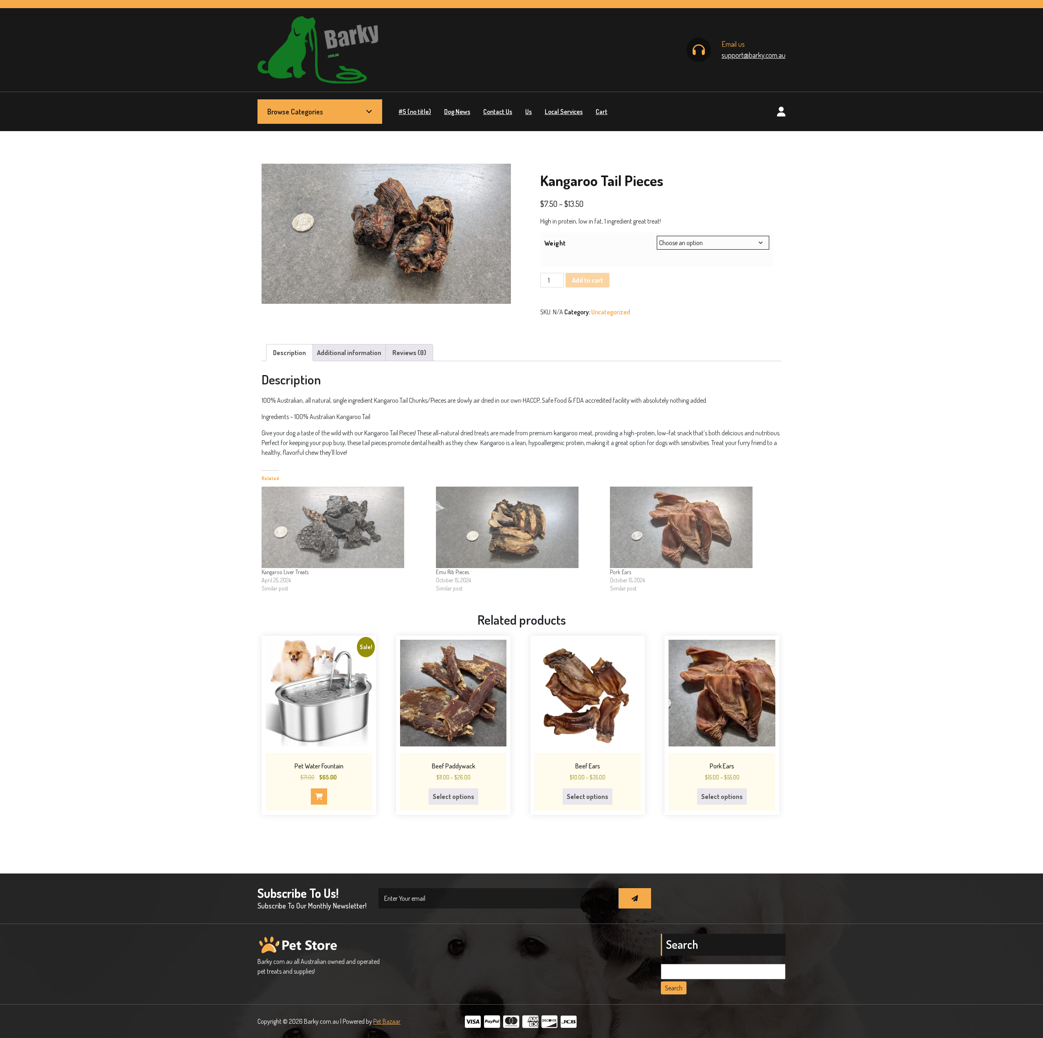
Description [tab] (289, 353)
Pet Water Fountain (319, 766)
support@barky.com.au (754, 54)
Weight (555, 243)
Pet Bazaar (386, 1021)
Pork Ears (620, 571)
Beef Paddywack (453, 766)
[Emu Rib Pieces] (519, 527)
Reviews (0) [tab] (409, 353)
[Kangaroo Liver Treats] (345, 527)
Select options (453, 796)
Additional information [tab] (349, 353)
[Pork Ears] (693, 527)
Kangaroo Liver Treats (285, 571)
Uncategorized (610, 312)
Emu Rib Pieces (452, 571)
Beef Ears (587, 766)
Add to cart (587, 280)
